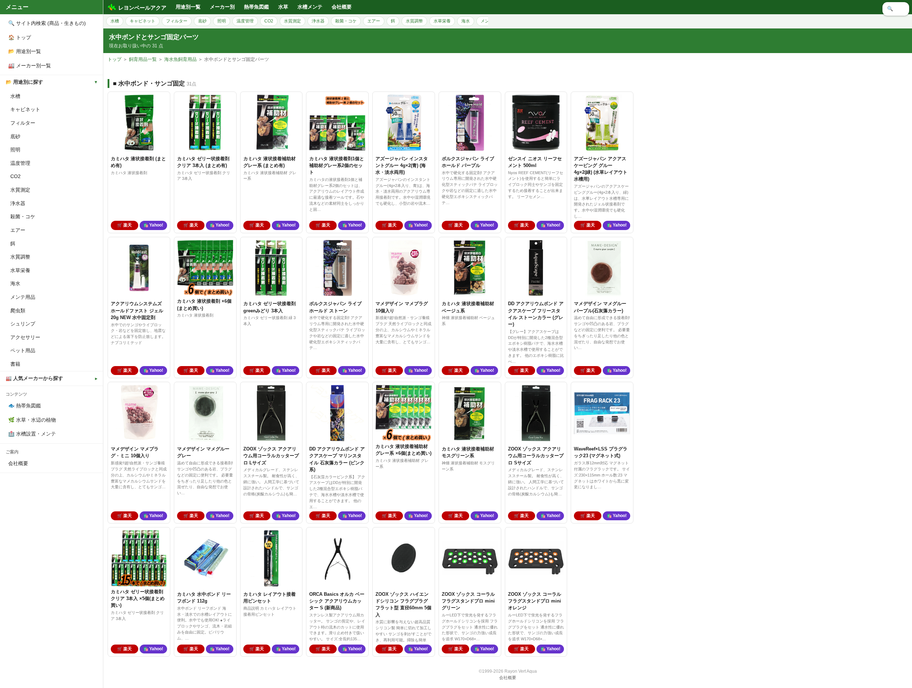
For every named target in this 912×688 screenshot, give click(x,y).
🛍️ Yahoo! (153, 225)
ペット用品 (22, 350)
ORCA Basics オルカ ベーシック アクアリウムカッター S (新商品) (336, 600)
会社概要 (18, 463)
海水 (15, 283)
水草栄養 (20, 270)
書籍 (15, 364)
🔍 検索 (896, 8)
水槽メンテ (309, 7)
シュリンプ (22, 324)
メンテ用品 (22, 297)
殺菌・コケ (22, 216)
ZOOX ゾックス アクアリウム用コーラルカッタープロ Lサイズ (271, 455)
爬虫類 (17, 310)
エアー (17, 230)
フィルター (22, 123)
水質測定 (20, 190)
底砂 (15, 136)
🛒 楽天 (124, 225)
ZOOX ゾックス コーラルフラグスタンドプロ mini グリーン (468, 600)
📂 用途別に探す (24, 82)
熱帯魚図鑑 (256, 7)
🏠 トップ (19, 37)
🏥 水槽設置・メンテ (32, 434)
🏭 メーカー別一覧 (29, 65)
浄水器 (17, 203)
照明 (15, 149)
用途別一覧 (188, 7)
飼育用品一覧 (143, 59)
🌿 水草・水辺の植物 (32, 420)
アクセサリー (25, 337)
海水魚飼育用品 (180, 59)
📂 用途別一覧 (24, 51)
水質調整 (20, 257)
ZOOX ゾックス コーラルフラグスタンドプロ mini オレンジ (534, 600)
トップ (114, 59)
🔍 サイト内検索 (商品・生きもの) (47, 23)
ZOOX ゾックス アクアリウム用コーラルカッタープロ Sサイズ (536, 455)
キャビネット (25, 109)
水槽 (15, 96)
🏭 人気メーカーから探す (34, 378)
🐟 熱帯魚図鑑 (24, 405)
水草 (283, 7)
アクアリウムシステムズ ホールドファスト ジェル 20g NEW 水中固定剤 (137, 310)
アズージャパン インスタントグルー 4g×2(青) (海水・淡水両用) (401, 165)
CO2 (15, 176)
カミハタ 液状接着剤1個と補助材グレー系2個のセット (336, 165)
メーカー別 (222, 7)
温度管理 (20, 163)
